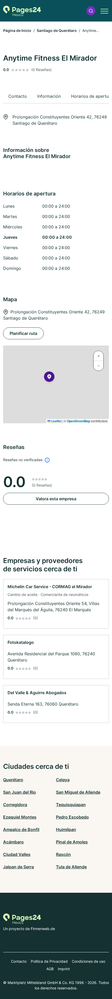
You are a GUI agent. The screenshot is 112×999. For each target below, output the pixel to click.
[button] (90, 10)
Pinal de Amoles (72, 842)
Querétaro (13, 779)
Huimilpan (66, 829)
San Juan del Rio (19, 792)
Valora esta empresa (56, 498)
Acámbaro (13, 842)
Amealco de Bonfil (21, 829)
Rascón (63, 854)
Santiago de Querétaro (57, 30)
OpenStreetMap (78, 421)
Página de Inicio (17, 30)
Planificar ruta (23, 333)
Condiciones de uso (88, 961)
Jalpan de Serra (18, 866)
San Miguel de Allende (78, 792)
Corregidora (15, 804)
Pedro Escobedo (72, 817)
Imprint (64, 969)
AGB (50, 969)
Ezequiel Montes (19, 817)
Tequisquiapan (71, 804)
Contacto (19, 961)
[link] (56, 604)
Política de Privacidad (49, 961)
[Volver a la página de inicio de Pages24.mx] (22, 11)
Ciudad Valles (16, 854)
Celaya (63, 779)
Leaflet (56, 421)
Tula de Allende (71, 866)
